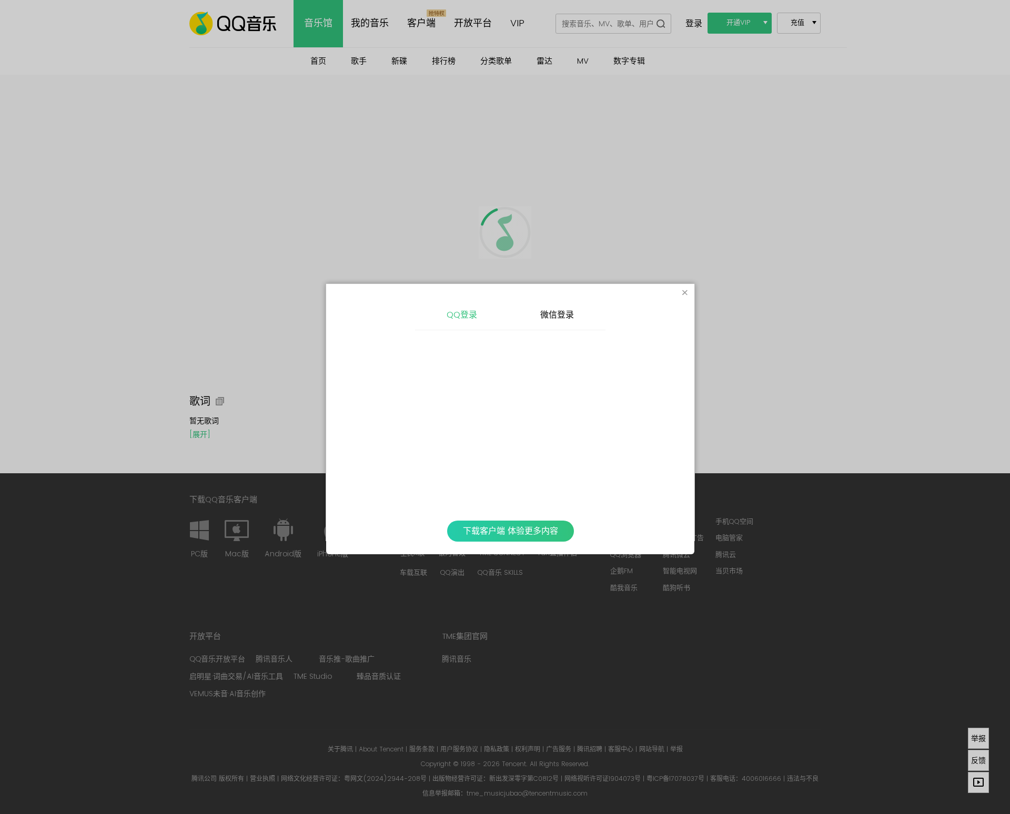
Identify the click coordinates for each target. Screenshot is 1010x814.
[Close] (685, 293)
